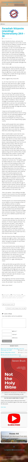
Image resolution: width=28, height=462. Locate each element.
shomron (14, 297)
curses (15, 295)
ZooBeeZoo (6, 459)
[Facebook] (7, 4)
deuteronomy (5, 296)
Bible (7, 295)
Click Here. (3, 407)
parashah (9, 297)
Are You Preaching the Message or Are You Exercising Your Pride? (12, 349)
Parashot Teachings (16, 294)
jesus (22, 296)
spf (18, 297)
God (14, 296)
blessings (11, 295)
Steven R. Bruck (6, 294)
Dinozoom (21, 459)
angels (3, 295)
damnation (19, 295)
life (6, 297)
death (24, 295)
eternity (10, 296)
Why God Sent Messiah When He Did (11, 355)
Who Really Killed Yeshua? (8, 352)
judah (3, 297)
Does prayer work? (9, 304)
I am (17, 296)
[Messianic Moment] (14, 20)
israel (19, 296)
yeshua (20, 297)
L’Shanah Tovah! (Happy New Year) (15, 308)
